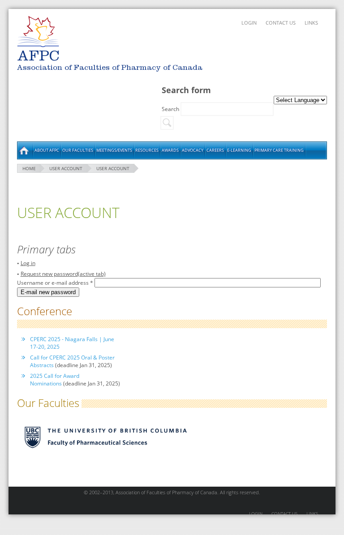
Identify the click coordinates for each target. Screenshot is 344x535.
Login (249, 22)
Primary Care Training (279, 150)
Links (311, 22)
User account (65, 168)
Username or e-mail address (55, 283)
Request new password (63, 274)
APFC (38, 31)
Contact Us (281, 22)
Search (171, 109)
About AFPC (46, 150)
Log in (28, 263)
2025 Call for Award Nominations (54, 379)
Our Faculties (77, 150)
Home (25, 150)
